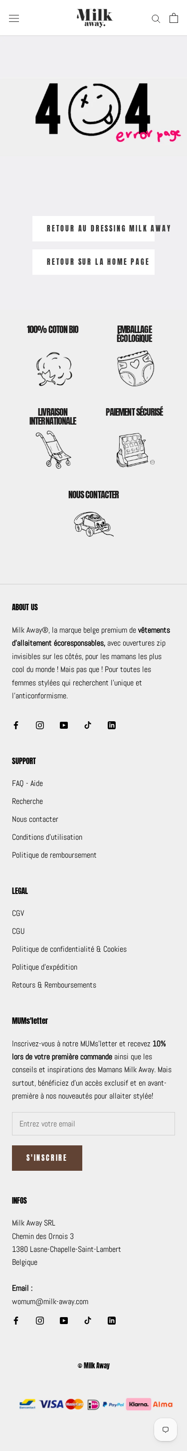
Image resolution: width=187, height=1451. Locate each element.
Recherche (27, 801)
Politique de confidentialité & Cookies (69, 949)
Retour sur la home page (98, 262)
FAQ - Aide (27, 783)
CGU (18, 931)
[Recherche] (156, 17)
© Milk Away (94, 1365)
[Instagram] (40, 724)
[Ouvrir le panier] (174, 18)
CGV (18, 913)
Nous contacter (35, 819)
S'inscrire (47, 1158)
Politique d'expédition (44, 967)
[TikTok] (88, 724)
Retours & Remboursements (54, 985)
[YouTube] (64, 724)
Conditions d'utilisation (47, 837)
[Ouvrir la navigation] (14, 18)
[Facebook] (16, 724)
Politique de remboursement (54, 855)
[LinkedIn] (112, 724)
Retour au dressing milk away (101, 228)
